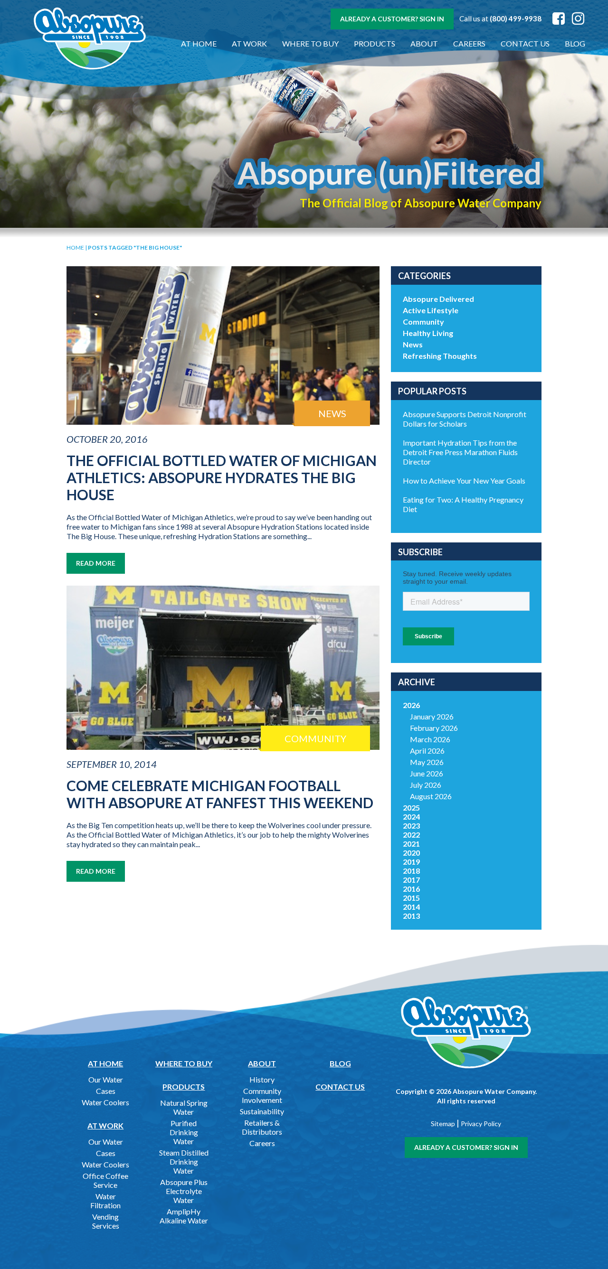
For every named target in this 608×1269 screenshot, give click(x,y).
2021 (411, 843)
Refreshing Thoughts (440, 355)
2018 (411, 870)
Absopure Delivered (438, 298)
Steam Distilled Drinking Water (184, 1161)
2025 (411, 807)
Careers (469, 43)
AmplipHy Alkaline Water (184, 1216)
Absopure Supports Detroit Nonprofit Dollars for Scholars (464, 419)
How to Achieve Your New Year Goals (464, 480)
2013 (411, 915)
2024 (411, 816)
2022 (411, 834)
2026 (411, 704)
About (424, 43)
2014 (411, 906)
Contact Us (525, 43)
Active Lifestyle (430, 310)
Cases (105, 1090)
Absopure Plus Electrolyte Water (184, 1190)
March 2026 (430, 739)
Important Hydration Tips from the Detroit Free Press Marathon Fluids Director (460, 452)
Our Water (105, 1079)
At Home (199, 43)
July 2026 (425, 784)
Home (75, 247)
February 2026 (434, 727)
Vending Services (105, 1221)
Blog (575, 43)
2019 (411, 861)
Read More (95, 563)
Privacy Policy (481, 1124)
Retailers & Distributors (262, 1127)
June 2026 (426, 773)
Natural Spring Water (184, 1107)
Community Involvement (262, 1095)
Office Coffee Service (105, 1180)
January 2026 (432, 716)
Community (423, 321)
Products (374, 43)
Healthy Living (428, 332)
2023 (411, 825)
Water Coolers (105, 1102)
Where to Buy (310, 43)
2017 (411, 879)
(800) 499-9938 (516, 18)
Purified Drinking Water (184, 1132)
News (413, 344)
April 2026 (427, 750)
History (262, 1079)
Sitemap (443, 1124)
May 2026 (427, 761)
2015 (411, 897)
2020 (411, 852)
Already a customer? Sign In (392, 19)
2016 (411, 888)
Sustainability (262, 1111)
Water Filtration (105, 1201)
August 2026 (431, 796)
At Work (249, 43)
